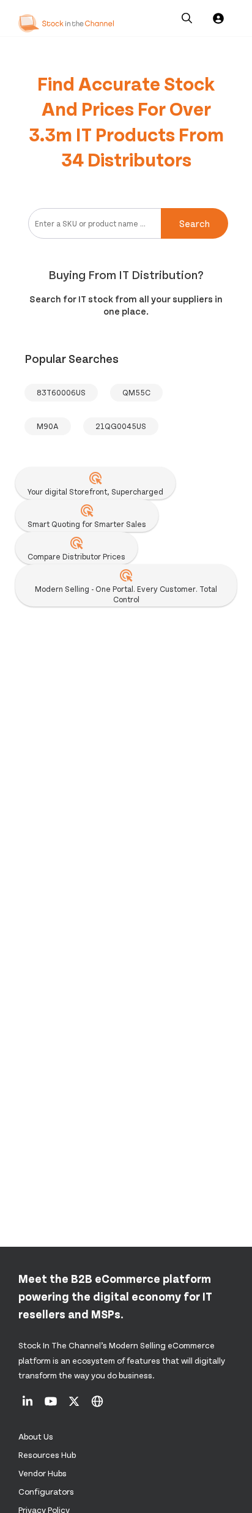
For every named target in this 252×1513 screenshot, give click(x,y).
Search (194, 223)
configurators (46, 1491)
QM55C (136, 392)
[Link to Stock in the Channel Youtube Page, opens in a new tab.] (52, 1405)
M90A (48, 426)
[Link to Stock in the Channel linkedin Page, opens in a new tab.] (28, 1405)
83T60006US (61, 392)
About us (35, 1436)
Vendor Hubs (42, 1473)
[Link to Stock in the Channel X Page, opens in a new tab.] (75, 1405)
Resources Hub (47, 1454)
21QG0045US (120, 426)
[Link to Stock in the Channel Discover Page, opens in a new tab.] (97, 1405)
